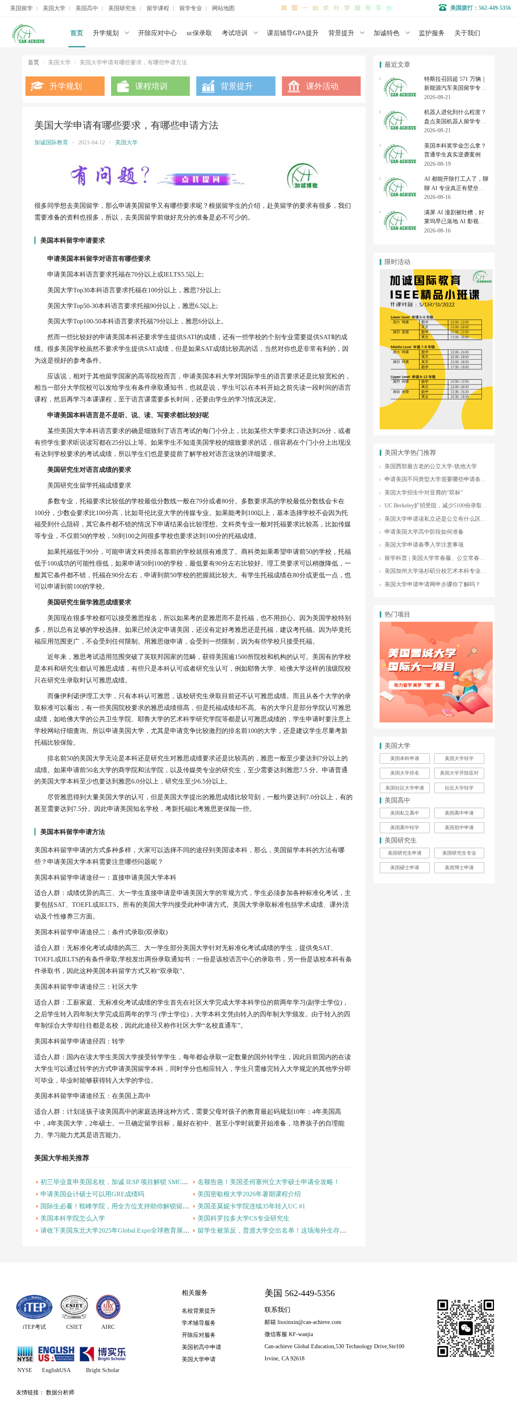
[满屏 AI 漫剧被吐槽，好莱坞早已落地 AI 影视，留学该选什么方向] (400, 212)
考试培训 (235, 33)
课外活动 (322, 86)
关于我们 (467, 33)
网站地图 (223, 8)
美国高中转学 (404, 827)
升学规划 (106, 33)
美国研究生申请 (405, 853)
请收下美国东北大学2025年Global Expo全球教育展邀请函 (121, 1230)
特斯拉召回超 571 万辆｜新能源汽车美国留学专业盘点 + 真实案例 (455, 88)
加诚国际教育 (51, 142)
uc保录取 (199, 33)
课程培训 (151, 86)
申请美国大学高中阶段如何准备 (424, 532)
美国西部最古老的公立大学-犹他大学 (431, 466)
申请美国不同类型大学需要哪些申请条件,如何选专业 (450, 479)
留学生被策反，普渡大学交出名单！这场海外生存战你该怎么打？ (291, 1230)
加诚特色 (386, 33)
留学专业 (190, 8)
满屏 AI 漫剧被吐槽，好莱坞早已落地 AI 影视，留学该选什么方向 (454, 221)
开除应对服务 (199, 1335)
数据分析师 (60, 1392)
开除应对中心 (157, 33)
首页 (76, 33)
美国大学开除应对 (459, 773)
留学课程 (158, 8)
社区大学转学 (459, 788)
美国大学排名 (404, 773)
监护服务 (432, 33)
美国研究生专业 (459, 853)
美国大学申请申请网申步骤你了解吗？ (433, 584)
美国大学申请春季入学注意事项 (424, 545)
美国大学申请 (199, 1359)
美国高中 (87, 8)
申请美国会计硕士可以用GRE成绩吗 (92, 1194)
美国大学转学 (459, 758)
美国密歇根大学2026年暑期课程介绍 (249, 1194)
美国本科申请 (404, 758)
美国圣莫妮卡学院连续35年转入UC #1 (251, 1206)
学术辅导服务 (199, 1323)
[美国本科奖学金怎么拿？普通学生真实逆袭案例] (400, 146)
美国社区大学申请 (404, 788)
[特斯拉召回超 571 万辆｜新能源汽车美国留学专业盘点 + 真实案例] (400, 79)
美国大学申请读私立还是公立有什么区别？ (438, 519)
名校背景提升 (199, 1311)
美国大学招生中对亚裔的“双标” (424, 493)
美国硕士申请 (404, 867)
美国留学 (21, 8)
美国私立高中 (404, 813)
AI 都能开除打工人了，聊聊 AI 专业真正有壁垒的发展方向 (456, 188)
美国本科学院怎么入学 (72, 1218)
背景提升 (341, 33)
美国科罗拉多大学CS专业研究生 (244, 1218)
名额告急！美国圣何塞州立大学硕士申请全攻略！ (269, 1181)
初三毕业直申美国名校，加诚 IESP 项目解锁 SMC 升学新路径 (128, 1181)
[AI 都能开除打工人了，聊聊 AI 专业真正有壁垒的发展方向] (400, 179)
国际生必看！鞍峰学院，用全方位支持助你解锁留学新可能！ (127, 1206)
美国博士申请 (459, 867)
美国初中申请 (459, 827)
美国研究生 (122, 8)
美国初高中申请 (201, 1347)
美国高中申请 (459, 813)
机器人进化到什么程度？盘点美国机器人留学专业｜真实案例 (455, 121)
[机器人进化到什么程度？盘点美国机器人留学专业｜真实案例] (400, 112)
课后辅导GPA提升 (293, 33)
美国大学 (54, 8)
